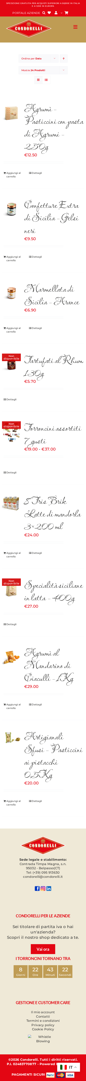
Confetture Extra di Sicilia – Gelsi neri (51, 217)
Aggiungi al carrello (13, 174)
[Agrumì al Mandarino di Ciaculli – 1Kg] (11, 657)
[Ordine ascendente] (64, 58)
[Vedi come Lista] (46, 80)
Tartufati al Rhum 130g (53, 366)
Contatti (43, 1016)
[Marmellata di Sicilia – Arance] (11, 293)
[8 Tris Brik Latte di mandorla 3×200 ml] (11, 502)
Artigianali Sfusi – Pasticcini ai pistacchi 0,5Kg (53, 755)
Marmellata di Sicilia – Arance (51, 294)
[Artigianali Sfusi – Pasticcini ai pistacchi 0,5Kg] (11, 737)
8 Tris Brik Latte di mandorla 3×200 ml (52, 513)
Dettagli (37, 172)
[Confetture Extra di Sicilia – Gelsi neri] (11, 209)
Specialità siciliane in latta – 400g (53, 590)
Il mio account (43, 1012)
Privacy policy (42, 1025)
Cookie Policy (43, 1029)
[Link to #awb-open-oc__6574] (75, 27)
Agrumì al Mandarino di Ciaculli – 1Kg (48, 665)
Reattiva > (70, 1064)
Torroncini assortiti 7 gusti (52, 433)
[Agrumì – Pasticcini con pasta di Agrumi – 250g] (11, 112)
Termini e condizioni (43, 1021)
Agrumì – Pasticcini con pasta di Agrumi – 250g (53, 127)
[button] (43, 13)
